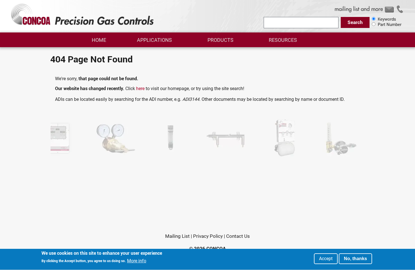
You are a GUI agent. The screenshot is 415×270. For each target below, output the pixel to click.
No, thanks (355, 258)
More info (136, 261)
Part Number (389, 24)
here (140, 88)
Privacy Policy (208, 236)
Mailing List (177, 236)
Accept (326, 258)
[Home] (83, 25)
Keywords (387, 19)
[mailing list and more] (370, 12)
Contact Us (238, 236)
